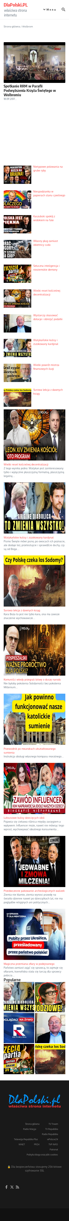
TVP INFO (53, 1144)
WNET (22, 1144)
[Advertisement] (34, 136)
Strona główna (12, 26)
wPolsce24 (52, 1139)
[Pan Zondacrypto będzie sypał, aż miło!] (50, 997)
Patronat (54, 1149)
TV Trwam (53, 1124)
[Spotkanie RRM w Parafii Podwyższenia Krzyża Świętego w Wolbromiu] (34, 62)
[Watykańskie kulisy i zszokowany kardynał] (19, 997)
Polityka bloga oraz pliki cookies (42, 1154)
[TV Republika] (19, 1028)
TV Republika (51, 1129)
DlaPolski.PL (16, 5)
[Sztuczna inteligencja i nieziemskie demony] (19, 1059)
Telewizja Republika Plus (26, 1139)
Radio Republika (50, 1134)
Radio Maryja (29, 1129)
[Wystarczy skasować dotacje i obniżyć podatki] (50, 1028)
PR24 (36, 1144)
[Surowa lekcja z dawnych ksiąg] (50, 1059)
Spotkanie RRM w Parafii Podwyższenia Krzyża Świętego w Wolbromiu (30, 90)
